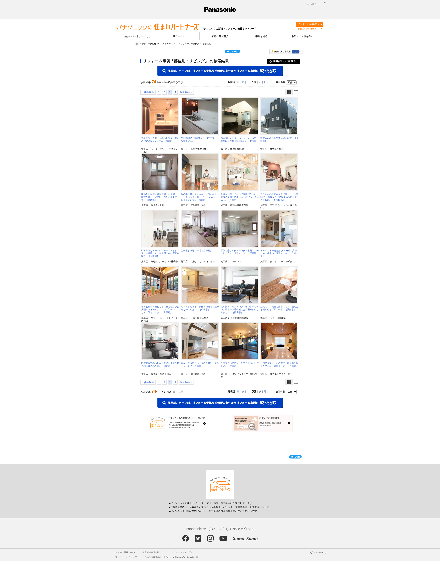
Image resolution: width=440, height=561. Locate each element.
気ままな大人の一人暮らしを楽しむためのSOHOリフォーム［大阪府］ (160, 139)
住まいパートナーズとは (137, 36)
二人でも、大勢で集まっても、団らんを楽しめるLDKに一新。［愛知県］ (279, 308)
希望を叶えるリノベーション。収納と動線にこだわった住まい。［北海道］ (240, 139)
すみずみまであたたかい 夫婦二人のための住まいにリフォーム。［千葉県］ (278, 253)
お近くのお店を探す (302, 36)
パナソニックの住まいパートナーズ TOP (158, 43)
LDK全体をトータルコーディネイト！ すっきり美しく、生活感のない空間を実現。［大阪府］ (160, 253)
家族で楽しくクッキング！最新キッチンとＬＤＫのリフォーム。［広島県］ (240, 252)
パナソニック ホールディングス (178, 552)
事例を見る (261, 36)
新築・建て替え (220, 36)
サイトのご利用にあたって (125, 552)
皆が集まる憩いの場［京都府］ (196, 250)
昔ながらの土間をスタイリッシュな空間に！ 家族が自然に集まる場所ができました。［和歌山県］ (279, 197)
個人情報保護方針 (150, 552)
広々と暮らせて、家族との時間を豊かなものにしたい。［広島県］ (200, 308)
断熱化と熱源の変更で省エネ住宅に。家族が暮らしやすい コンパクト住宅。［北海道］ (160, 197)
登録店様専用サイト (308, 28)
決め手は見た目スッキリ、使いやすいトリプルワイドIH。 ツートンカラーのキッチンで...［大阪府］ (200, 197)
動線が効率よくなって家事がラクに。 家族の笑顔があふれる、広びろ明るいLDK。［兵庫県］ (240, 197)
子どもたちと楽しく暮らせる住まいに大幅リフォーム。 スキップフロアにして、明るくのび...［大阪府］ (160, 309)
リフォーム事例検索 (190, 43)
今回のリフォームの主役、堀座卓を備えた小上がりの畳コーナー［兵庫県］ (279, 364)
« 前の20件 (148, 92)
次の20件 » (186, 92)
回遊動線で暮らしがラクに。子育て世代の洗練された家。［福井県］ (160, 364)
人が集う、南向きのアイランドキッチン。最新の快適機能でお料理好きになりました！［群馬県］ (240, 309)
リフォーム (179, 36)
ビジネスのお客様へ (308, 24)
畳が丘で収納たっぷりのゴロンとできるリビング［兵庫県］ (200, 364)
